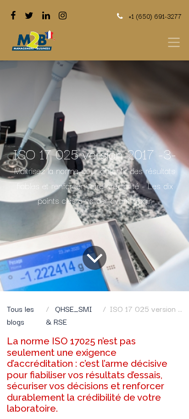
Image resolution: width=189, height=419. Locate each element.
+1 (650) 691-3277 (155, 16)
